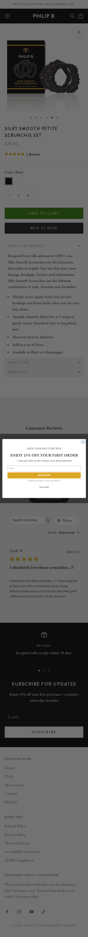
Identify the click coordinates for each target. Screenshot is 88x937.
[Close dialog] (83, 442)
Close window (44, 487)
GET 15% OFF (44, 475)
